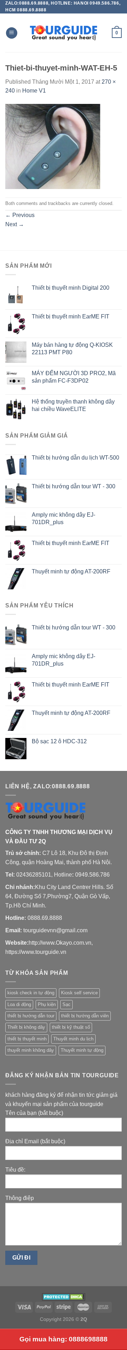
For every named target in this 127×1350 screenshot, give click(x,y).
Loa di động (19, 1004)
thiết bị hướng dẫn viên (85, 1015)
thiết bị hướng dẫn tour (30, 1015)
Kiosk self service (79, 992)
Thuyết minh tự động (82, 1050)
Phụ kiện (47, 1004)
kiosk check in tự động (30, 992)
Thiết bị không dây (26, 1027)
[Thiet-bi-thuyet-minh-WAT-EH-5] (53, 146)
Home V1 (34, 91)
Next (14, 224)
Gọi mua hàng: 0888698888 (63, 1339)
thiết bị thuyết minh (27, 1038)
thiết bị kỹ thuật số (71, 1027)
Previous (20, 215)
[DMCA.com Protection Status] (63, 1296)
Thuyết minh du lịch (73, 1038)
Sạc (66, 1004)
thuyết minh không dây (30, 1050)
